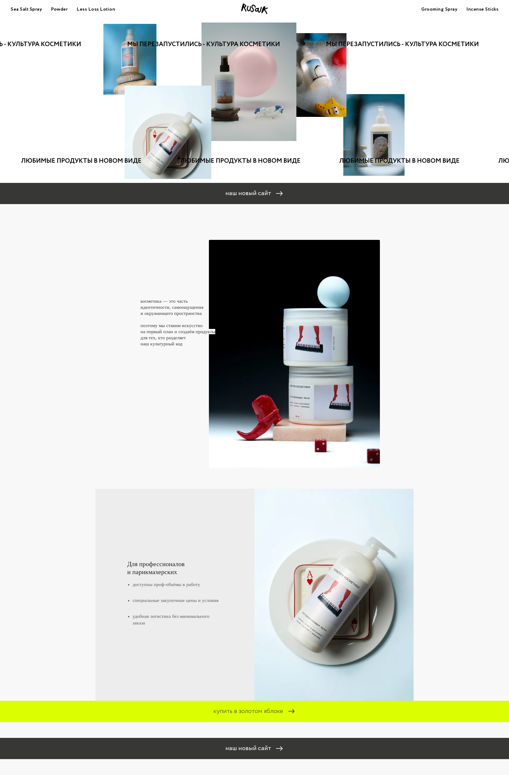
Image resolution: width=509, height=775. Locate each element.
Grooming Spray (439, 9)
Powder (59, 9)
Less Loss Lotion (96, 9)
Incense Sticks (482, 9)
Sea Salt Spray (26, 9)
